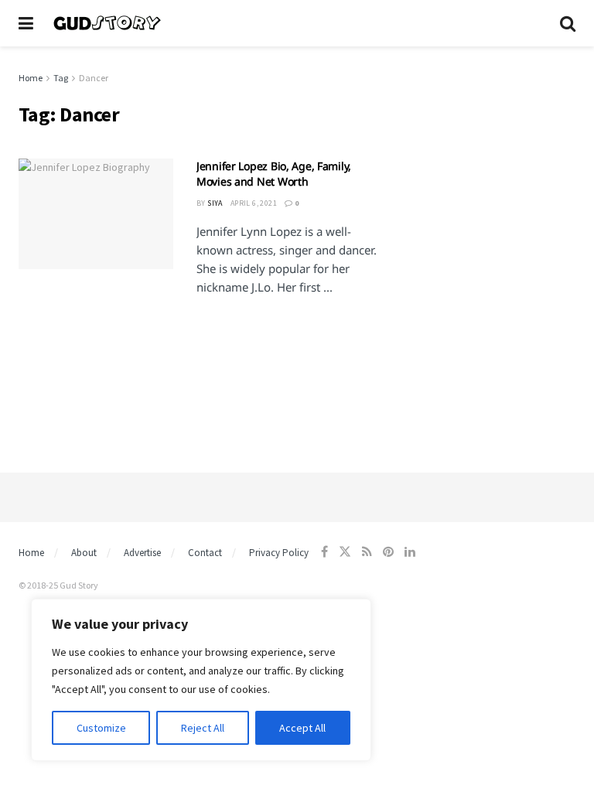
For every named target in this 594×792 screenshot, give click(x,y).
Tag (60, 78)
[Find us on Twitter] (345, 552)
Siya (215, 203)
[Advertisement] (490, 147)
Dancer (93, 78)
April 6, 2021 (253, 203)
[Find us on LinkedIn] (410, 552)
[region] (201, 680)
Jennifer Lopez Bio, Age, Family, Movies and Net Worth (273, 174)
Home (31, 78)
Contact (205, 552)
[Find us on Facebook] (324, 552)
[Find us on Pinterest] (388, 552)
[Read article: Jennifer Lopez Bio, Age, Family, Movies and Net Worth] (96, 214)
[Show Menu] (26, 23)
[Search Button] (567, 23)
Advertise (142, 552)
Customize (101, 728)
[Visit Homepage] (296, 23)
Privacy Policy (279, 552)
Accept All (302, 728)
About (84, 552)
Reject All (202, 728)
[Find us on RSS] (367, 552)
